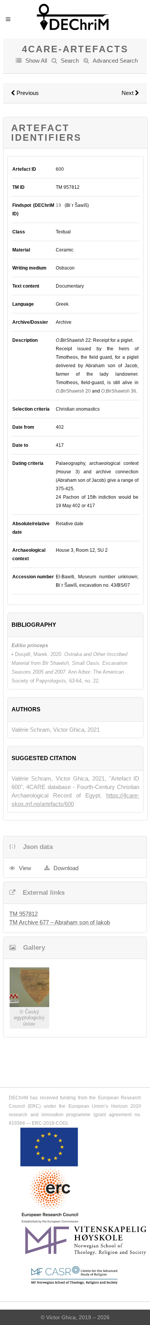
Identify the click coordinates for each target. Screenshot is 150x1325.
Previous (27, 93)
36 (118, 391)
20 (73, 391)
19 (58, 205)
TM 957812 (23, 914)
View (25, 868)
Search (70, 60)
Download (65, 868)
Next (128, 93)
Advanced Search (115, 60)
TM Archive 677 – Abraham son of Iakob (59, 922)
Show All (36, 60)
